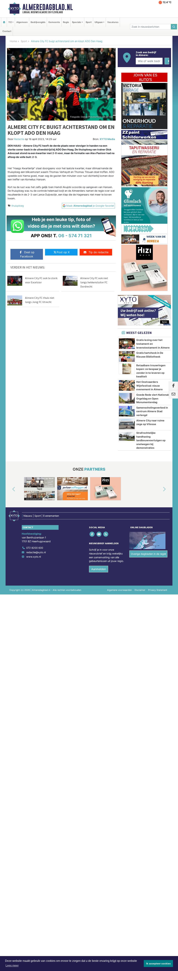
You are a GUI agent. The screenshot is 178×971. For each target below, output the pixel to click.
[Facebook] (92, 534)
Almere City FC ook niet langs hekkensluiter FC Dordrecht (94, 282)
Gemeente (54, 22)
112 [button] (10, 22)
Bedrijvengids (38, 22)
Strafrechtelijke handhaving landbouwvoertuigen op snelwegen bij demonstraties (150, 440)
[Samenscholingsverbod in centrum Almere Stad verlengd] (127, 411)
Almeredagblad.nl (47, 7)
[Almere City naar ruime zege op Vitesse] (127, 424)
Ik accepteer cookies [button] (158, 963)
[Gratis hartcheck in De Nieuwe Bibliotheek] (127, 356)
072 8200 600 (34, 547)
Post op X (63, 252)
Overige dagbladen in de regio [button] (148, 553)
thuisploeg (17, 205)
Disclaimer (140, 590)
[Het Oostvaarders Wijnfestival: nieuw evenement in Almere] (127, 385)
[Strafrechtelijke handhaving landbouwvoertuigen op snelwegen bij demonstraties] (127, 436)
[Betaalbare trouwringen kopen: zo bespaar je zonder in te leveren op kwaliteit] (127, 368)
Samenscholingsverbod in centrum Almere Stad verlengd (152, 411)
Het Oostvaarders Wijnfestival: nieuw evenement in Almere (149, 385)
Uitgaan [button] (99, 22)
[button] (10, 489)
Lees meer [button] (12, 965)
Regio (66, 22)
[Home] (4, 22)
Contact (6, 31)
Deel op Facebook (27, 254)
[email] (173, 394)
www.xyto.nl (33, 556)
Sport (89, 22)
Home (13, 41)
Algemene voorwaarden (119, 590)
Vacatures (112, 22)
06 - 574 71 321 (75, 235)
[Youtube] (99, 534)
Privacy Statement (157, 590)
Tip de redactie (98, 252)
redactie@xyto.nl (36, 552)
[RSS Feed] (106, 534)
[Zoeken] (174, 26)
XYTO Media (107, 139)
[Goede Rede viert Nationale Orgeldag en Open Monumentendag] (127, 398)
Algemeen (22, 22)
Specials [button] (76, 22)
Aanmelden (98, 569)
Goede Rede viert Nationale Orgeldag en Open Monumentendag (153, 398)
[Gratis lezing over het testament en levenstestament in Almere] (127, 343)
